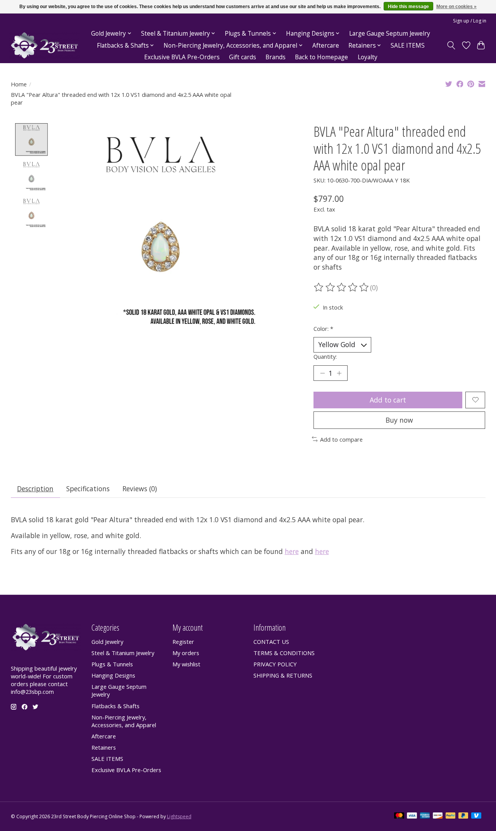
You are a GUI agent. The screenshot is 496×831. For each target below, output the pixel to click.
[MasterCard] (399, 816)
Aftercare (325, 45)
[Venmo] (476, 816)
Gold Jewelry (107, 641)
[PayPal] (451, 816)
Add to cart (388, 399)
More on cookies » (456, 6)
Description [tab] (35, 488)
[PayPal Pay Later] (463, 816)
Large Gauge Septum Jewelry (389, 33)
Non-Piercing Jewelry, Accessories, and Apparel (123, 721)
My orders (185, 653)
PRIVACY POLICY (275, 664)
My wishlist (186, 664)
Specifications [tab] (88, 488)
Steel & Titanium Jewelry (122, 653)
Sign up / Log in (469, 20)
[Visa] (412, 816)
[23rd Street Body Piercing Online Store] (44, 45)
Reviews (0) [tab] (139, 488)
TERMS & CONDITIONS (284, 653)
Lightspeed (179, 816)
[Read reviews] (341, 287)
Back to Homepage (321, 57)
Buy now (399, 420)
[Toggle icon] (450, 45)
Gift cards (242, 57)
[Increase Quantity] (339, 373)
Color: (323, 328)
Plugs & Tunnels (112, 664)
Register (183, 641)
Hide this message (408, 6)
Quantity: (325, 356)
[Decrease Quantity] (322, 373)
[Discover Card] (438, 816)
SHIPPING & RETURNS (282, 675)
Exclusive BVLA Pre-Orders (182, 57)
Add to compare (341, 439)
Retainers (103, 747)
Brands (275, 57)
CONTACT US (271, 641)
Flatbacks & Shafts (115, 706)
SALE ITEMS (408, 45)
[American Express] (425, 816)
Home (19, 84)
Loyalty (367, 57)
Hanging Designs (113, 675)
